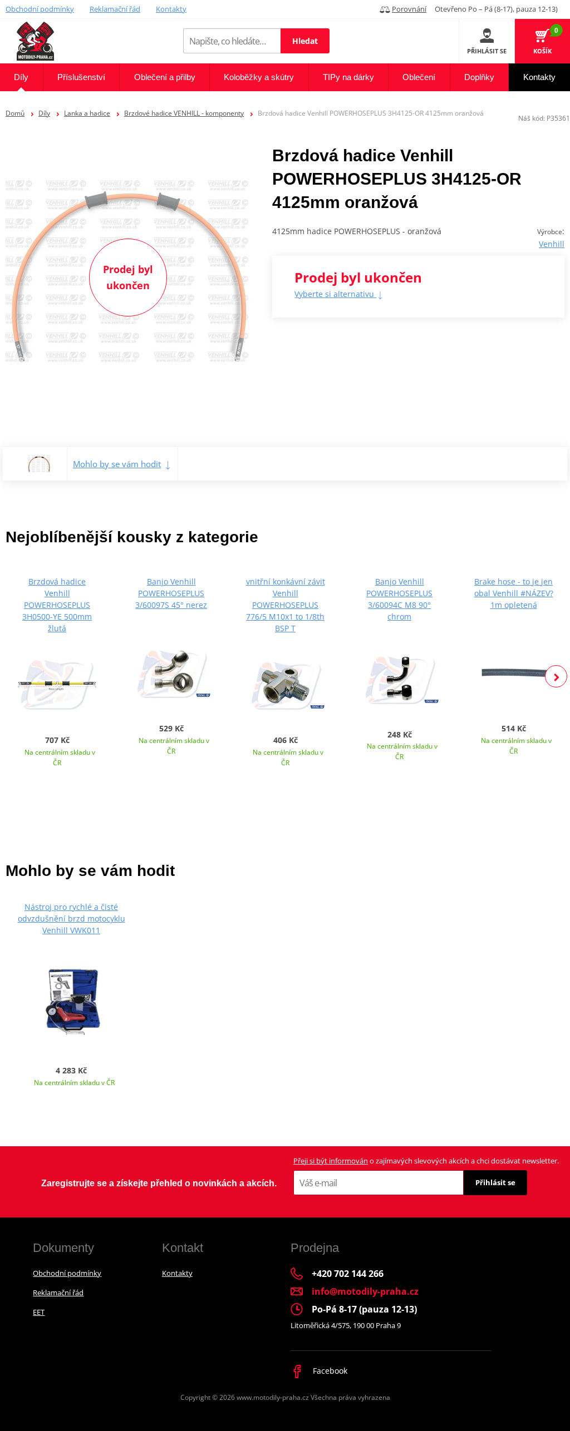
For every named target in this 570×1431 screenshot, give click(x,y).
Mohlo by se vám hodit (117, 463)
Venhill (551, 244)
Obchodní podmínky (40, 9)
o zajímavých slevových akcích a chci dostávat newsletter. (426, 1161)
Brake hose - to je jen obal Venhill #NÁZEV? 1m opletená (513, 593)
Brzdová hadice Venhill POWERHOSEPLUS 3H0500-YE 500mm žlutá (57, 604)
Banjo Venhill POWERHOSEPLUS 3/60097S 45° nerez (171, 593)
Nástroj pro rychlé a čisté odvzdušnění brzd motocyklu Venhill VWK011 (71, 918)
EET (39, 1312)
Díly (44, 113)
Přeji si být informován (330, 1161)
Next (556, 676)
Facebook (329, 1370)
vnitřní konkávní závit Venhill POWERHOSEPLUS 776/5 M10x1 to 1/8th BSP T (285, 604)
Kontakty (171, 9)
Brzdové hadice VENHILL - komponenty (184, 113)
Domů (15, 113)
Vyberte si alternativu (335, 294)
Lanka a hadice (87, 113)
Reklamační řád (115, 9)
